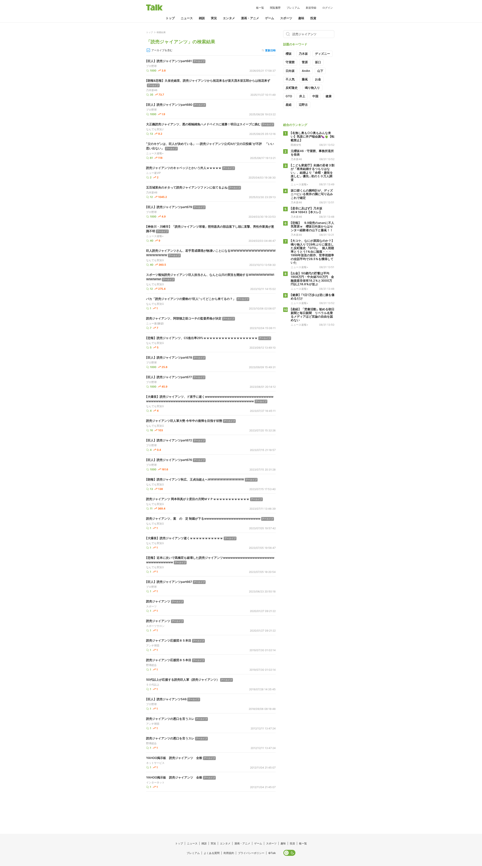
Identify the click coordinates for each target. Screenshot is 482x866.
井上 (302, 96)
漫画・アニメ (250, 18)
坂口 (318, 62)
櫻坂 (289, 54)
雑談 (202, 18)
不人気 (290, 79)
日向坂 (290, 71)
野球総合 (151, 665)
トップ (170, 18)
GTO (289, 96)
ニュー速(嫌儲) (155, 323)
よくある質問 (212, 853)
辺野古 (303, 104)
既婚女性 (296, 144)
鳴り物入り (312, 88)
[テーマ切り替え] (289, 853)
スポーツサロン (155, 626)
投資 (313, 18)
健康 (329, 96)
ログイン (327, 7)
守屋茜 (290, 62)
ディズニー (322, 54)
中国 (315, 96)
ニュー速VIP (153, 173)
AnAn (306, 71)
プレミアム (293, 7)
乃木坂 (303, 54)
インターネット (155, 782)
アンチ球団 (152, 645)
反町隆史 (292, 88)
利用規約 (228, 853)
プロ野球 (151, 66)
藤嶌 (305, 79)
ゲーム (269, 18)
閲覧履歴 (275, 7)
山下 (320, 71)
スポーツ (286, 18)
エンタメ (229, 18)
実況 (214, 18)
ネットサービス (155, 763)
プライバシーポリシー (251, 853)
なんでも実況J (154, 129)
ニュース (187, 18)
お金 (318, 79)
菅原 (305, 62)
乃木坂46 (151, 90)
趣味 (301, 18)
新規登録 (311, 7)
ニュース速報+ (155, 153)
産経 (289, 104)
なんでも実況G (155, 260)
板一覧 (260, 7)
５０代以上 (152, 684)
